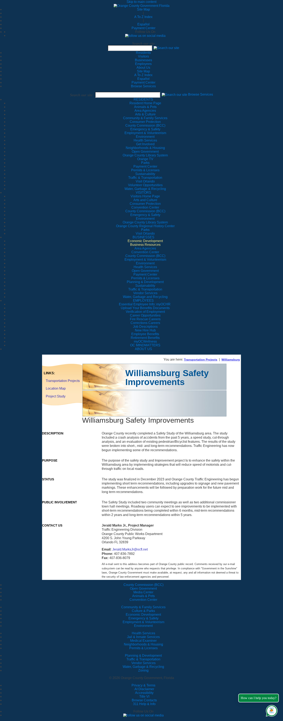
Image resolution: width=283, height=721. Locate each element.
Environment (143, 625)
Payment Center (143, 28)
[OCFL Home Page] (141, 5)
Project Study (55, 396)
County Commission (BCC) (143, 585)
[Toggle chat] (271, 710)
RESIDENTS (143, 99)
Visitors (143, 56)
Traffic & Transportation (143, 659)
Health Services (143, 633)
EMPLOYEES (143, 300)
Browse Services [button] (200, 94)
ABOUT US (143, 349)
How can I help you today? (258, 698)
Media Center (143, 592)
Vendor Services (143, 663)
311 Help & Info (144, 704)
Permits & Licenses (143, 648)
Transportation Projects (200, 359)
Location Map (56, 388)
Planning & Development (143, 655)
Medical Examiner (143, 640)
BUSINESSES (143, 237)
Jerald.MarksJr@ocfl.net (130, 549)
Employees (143, 64)
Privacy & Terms (143, 685)
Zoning (143, 670)
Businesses (143, 60)
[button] (166, 48)
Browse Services (143, 86)
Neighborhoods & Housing (143, 644)
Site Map (143, 9)
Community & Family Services (145, 118)
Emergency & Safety (143, 618)
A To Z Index (143, 17)
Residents (143, 52)
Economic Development (143, 614)
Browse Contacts (144, 700)
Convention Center (143, 599)
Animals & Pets (143, 596)
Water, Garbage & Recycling (143, 666)
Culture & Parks (143, 611)
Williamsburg (230, 359)
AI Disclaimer (144, 689)
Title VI (144, 696)
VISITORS (143, 192)
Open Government (143, 588)
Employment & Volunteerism (143, 622)
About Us (143, 67)
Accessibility (144, 693)
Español (143, 24)
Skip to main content (141, 2)
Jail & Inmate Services (143, 637)
